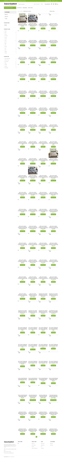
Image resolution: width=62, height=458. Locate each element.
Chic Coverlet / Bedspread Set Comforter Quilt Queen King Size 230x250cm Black (43, 345)
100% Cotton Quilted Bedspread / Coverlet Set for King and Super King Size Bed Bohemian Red (53, 24)
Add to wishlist (26, 19)
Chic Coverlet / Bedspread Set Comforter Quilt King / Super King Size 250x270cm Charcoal (43, 328)
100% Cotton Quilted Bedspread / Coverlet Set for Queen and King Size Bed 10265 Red (43, 126)
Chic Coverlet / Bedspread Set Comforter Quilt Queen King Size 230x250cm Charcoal (22, 362)
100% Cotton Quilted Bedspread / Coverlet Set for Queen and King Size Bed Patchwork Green (32, 261)
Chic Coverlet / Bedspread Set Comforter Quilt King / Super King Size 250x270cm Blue (32, 328)
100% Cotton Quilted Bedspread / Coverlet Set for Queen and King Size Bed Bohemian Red (43, 193)
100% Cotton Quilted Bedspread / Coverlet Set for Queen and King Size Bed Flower (32, 244)
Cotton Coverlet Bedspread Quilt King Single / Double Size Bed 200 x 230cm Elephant (53, 379)
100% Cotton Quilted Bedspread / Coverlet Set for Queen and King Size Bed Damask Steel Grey (32, 227)
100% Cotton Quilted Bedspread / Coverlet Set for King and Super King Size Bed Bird (22, 24)
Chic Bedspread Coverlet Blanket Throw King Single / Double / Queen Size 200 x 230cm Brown (53, 312)
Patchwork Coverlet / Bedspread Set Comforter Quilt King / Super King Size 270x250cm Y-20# (32, 430)
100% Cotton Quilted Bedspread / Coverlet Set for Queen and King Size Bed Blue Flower (22, 193)
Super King (6, 61)
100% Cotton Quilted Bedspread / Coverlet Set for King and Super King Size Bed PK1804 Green (22, 92)
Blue (5, 32)
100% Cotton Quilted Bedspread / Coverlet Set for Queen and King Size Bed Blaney (43, 176)
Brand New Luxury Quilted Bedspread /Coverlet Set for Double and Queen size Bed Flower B (43, 295)
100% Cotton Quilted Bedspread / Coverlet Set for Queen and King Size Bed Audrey (32, 159)
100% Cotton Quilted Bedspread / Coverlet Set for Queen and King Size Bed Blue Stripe (32, 193)
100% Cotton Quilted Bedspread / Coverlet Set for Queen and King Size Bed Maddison (22, 261)
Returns (33, 446)
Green (6, 38)
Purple (6, 46)
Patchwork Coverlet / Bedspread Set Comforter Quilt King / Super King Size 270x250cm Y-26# (53, 430)
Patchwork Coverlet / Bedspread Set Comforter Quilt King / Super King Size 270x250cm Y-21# (43, 430)
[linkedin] (49, 0)
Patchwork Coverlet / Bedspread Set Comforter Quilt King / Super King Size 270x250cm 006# (22, 430)
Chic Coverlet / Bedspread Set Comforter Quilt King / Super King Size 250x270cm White (32, 345)
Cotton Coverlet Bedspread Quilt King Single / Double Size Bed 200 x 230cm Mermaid (22, 396)
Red (5, 48)
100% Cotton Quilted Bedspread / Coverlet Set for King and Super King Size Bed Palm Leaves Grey (43, 75)
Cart (41, 446)
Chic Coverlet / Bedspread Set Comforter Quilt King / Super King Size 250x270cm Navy (53, 328)
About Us (33, 443)
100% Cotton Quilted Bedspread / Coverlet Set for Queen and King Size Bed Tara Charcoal (53, 278)
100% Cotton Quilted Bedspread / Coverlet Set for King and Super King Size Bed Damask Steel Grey (43, 41)
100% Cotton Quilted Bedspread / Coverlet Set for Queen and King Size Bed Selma (53, 261)
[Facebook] (45, 0)
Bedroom (21, 11)
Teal (5, 49)
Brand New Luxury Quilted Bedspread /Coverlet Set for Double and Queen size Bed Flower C (53, 295)
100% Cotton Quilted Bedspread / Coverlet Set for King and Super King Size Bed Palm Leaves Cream (32, 75)
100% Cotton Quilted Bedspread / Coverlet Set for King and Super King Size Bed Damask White (53, 41)
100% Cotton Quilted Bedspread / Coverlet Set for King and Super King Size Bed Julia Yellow (32, 58)
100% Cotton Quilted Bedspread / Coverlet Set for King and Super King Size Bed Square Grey (22, 109)
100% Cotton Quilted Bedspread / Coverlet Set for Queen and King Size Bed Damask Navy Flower (22, 227)
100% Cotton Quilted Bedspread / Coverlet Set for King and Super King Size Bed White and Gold (53, 109)
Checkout (42, 448)
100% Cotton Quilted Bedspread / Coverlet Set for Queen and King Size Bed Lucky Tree (53, 244)
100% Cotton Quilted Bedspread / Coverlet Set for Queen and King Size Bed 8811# (53, 143)
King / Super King (7, 58)
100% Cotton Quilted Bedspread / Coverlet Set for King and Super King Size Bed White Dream (22, 126)
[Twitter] (46, 0)
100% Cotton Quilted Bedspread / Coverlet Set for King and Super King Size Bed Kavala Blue (43, 58)
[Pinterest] (48, 0)
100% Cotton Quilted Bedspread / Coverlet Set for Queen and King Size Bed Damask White (43, 227)
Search (42, 4)
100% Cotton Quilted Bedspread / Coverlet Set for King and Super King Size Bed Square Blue (43, 92)
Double (6, 66)
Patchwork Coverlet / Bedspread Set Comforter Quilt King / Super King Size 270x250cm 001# (22, 413)
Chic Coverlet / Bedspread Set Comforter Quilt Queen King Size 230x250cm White (53, 362)
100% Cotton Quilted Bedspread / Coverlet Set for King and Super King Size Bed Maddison (22, 75)
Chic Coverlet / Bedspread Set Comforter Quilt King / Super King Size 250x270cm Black (22, 328)
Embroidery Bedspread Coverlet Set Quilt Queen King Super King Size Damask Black (33, 396)
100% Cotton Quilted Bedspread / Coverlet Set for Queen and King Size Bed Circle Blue (22, 210)
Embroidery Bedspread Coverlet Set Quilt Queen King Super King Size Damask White (43, 396)
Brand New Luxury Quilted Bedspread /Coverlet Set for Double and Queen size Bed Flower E (32, 312)
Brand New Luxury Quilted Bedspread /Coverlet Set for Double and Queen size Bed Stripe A (43, 312)
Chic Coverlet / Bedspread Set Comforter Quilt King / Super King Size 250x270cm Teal (22, 345)
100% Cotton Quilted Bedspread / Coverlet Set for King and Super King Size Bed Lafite (53, 58)
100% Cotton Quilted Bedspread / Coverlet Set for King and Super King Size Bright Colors (32, 126)
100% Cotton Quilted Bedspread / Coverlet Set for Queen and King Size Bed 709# (22, 143)
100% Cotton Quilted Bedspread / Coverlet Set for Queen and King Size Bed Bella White (43, 159)
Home (19, 11)
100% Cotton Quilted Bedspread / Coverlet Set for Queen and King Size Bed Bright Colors (53, 193)
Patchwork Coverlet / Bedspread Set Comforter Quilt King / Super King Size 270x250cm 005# (53, 413)
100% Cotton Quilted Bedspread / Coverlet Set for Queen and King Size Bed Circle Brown (32, 210)
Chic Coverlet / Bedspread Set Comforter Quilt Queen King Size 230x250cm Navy (32, 362)
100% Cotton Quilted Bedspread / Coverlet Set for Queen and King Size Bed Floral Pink (22, 244)
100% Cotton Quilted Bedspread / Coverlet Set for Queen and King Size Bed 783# (32, 143)
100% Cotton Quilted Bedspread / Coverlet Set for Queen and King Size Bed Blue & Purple (53, 176)
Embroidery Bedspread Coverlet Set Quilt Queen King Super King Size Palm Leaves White (53, 396)
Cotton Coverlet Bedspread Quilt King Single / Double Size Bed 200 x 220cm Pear (32, 379)
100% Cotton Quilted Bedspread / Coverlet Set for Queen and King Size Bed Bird (53, 159)
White (6, 51)
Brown (6, 34)
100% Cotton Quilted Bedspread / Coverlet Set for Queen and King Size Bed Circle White (43, 210)
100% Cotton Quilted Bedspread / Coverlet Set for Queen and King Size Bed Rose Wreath (43, 261)
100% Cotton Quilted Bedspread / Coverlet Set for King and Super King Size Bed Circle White (22, 41)
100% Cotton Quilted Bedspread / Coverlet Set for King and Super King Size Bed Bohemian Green (43, 24)
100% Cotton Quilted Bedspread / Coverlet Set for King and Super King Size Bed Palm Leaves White (53, 75)
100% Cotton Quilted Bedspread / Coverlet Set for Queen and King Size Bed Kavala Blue (43, 244)
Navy (5, 43)
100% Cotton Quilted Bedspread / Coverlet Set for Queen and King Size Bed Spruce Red (32, 278)
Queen (6, 64)
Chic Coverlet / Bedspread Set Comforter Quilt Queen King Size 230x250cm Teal (43, 362)
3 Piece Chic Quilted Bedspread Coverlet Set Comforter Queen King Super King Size (33, 295)
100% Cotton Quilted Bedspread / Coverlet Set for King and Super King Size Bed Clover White (32, 41)
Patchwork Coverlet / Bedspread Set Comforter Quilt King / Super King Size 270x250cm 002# (32, 413)
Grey (5, 40)
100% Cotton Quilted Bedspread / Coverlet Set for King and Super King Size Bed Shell (32, 92)
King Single (6, 67)
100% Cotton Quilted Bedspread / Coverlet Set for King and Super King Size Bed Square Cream (53, 92)
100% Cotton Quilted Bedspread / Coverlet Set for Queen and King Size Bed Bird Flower (22, 176)
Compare (26, 15)
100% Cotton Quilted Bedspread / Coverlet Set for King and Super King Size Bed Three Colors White (43, 109)
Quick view (26, 17)
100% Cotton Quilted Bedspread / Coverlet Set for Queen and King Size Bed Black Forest (32, 176)
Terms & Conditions (34, 448)
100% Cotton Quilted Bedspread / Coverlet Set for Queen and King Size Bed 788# (43, 143)
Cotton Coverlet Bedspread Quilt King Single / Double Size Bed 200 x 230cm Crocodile (43, 379)
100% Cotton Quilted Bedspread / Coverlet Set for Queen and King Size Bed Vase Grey (22, 295)
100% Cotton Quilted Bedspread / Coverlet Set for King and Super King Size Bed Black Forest (32, 24)
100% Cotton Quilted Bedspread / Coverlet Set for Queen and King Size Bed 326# (53, 126)
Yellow (6, 52)
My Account (42, 443)
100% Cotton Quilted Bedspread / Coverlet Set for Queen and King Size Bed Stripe (43, 278)
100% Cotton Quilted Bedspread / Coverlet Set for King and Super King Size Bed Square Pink (32, 109)
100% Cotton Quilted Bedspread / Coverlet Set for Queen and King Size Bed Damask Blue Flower (53, 210)
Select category (36, 4)
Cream (6, 37)
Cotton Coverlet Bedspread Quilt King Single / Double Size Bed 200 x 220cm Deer (22, 379)
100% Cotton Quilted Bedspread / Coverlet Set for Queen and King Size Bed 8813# (22, 159)
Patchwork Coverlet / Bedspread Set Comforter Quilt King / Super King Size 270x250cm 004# (43, 413)
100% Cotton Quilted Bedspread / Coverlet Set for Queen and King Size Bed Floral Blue (53, 227)
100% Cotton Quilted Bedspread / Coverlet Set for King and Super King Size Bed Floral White (22, 58)
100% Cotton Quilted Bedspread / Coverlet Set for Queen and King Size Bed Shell (22, 278)
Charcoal (6, 35)
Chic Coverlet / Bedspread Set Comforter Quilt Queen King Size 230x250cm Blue (53, 345)
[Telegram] (50, 0)
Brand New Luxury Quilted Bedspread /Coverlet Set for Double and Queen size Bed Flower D (22, 312)
